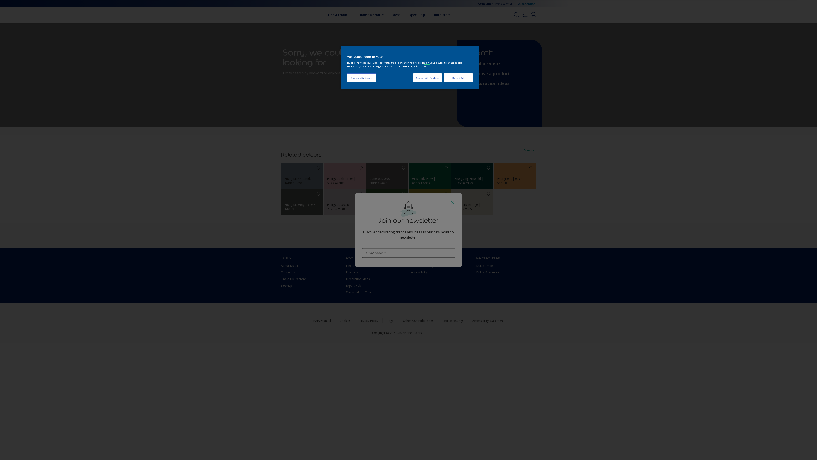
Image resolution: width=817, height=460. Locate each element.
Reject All (458, 77)
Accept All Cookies (427, 77)
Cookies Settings (361, 77)
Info (426, 66)
